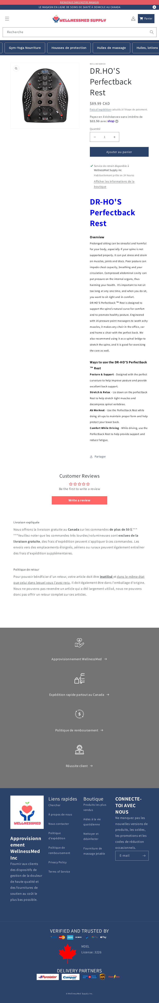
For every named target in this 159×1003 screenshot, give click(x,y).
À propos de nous (60, 814)
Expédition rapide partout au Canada (76, 694)
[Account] (133, 18)
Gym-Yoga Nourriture (25, 48)
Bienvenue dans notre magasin (79, 2)
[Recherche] (151, 32)
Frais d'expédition (100, 109)
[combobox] (79, 32)
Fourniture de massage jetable (94, 850)
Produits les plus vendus (94, 807)
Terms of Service (59, 871)
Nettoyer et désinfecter (91, 836)
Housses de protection (69, 48)
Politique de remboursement (76, 730)
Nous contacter (58, 824)
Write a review (79, 500)
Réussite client (77, 766)
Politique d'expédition (56, 835)
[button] (7, 18)
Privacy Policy (57, 862)
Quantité (95, 129)
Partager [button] (100, 456)
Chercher (54, 805)
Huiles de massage (111, 48)
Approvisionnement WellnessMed (77, 659)
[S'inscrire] (143, 856)
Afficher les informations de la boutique (114, 183)
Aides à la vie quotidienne (92, 821)
